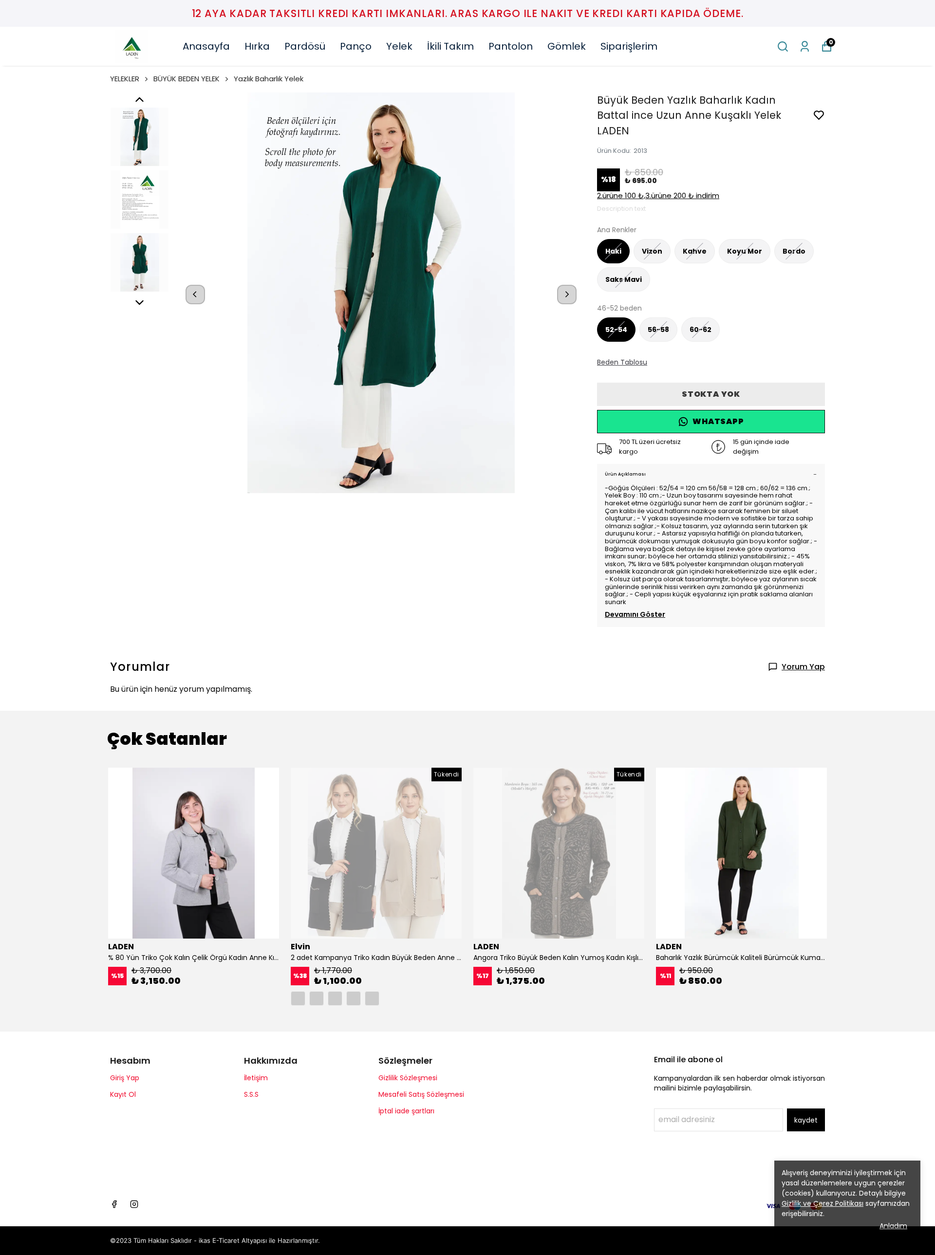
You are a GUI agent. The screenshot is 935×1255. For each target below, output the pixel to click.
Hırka (257, 46)
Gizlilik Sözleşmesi (407, 1078)
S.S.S (251, 1094)
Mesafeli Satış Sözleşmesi (421, 1094)
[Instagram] (134, 1204)
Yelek (399, 46)
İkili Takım (450, 46)
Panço (356, 46)
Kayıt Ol (123, 1094)
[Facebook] (114, 1204)
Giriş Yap (124, 1078)
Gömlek (566, 46)
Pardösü (304, 46)
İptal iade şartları (406, 1111)
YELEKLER (124, 79)
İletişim (256, 1078)
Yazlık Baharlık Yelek (268, 79)
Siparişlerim (628, 46)
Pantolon (510, 46)
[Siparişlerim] (805, 46)
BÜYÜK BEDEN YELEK (186, 79)
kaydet (806, 1120)
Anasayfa (206, 46)
